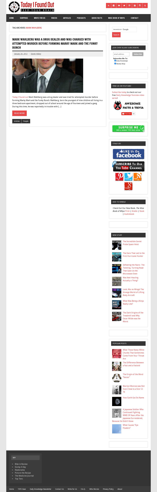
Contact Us (59, 489)
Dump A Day (20, 467)
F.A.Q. (83, 489)
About (120, 489)
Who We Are (94, 489)
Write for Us (39, 18)
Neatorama (20, 470)
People (25, 121)
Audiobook (129, 214)
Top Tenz (19, 479)
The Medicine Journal (24, 476)
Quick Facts (97, 18)
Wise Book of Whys (116, 18)
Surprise (24, 18)
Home (11, 18)
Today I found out (20, 97)
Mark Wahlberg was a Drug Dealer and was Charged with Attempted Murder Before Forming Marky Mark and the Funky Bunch (55, 43)
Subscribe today (119, 92)
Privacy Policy (108, 489)
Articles (67, 18)
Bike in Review (21, 464)
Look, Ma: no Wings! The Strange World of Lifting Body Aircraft (133, 292)
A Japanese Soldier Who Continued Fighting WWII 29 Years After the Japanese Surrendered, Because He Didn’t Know (128, 415)
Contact (134, 18)
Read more (19, 113)
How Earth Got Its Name (133, 398)
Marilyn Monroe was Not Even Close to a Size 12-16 (134, 389)
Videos (54, 18)
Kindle (134, 211)
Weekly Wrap (120, 64)
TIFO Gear (22, 489)
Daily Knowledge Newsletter (40, 489)
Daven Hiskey (36, 54)
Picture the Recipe (23, 473)
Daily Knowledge (122, 61)
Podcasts (81, 18)
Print (127, 211)
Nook (141, 211)
